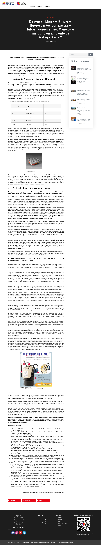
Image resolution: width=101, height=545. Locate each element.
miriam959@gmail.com (35, 492)
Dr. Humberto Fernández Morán (62, 4)
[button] (14, 500)
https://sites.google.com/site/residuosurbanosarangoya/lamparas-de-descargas (42, 439)
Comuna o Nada (87, 4)
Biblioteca (48, 4)
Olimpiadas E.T (76, 4)
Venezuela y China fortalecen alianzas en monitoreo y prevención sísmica (83, 101)
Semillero (32, 6)
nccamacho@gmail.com (47, 492)
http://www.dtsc (18, 430)
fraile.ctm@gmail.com (59, 492)
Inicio (31, 4)
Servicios (47, 6)
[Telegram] (24, 532)
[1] (15, 283)
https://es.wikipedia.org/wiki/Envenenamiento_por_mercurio (40, 441)
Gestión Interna (39, 4)
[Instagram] (16, 532)
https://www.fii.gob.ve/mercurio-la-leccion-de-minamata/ (40, 475)
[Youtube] (20, 532)
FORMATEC (40, 6)
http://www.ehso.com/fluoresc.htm (55, 461)
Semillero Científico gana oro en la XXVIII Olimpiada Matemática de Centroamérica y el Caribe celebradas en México (83, 110)
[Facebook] (13, 532)
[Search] (90, 54)
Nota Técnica (50, 17)
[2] (44, 325)
